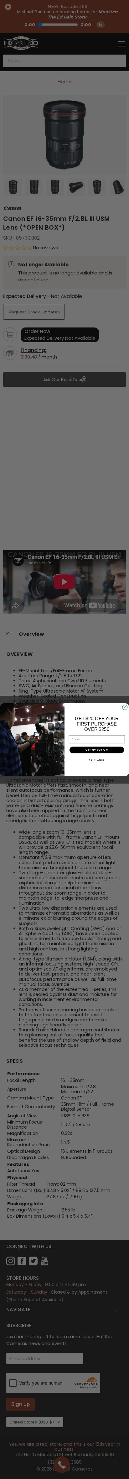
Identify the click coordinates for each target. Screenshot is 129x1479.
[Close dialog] (124, 707)
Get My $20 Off (96, 749)
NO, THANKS (97, 759)
